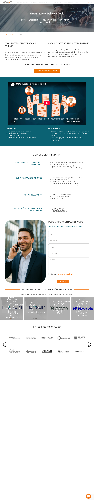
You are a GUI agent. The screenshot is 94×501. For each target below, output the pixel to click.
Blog (80, 2)
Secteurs (25, 2)
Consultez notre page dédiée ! (47, 71)
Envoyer (63, 281)
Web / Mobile (34, 2)
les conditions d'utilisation (66, 274)
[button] (88, 496)
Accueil (7, 34)
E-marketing (49, 2)
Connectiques (63, 2)
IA (29, 2)
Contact (76, 2)
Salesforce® (41, 2)
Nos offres (14, 34)
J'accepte (62, 274)
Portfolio (70, 2)
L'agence (19, 2)
